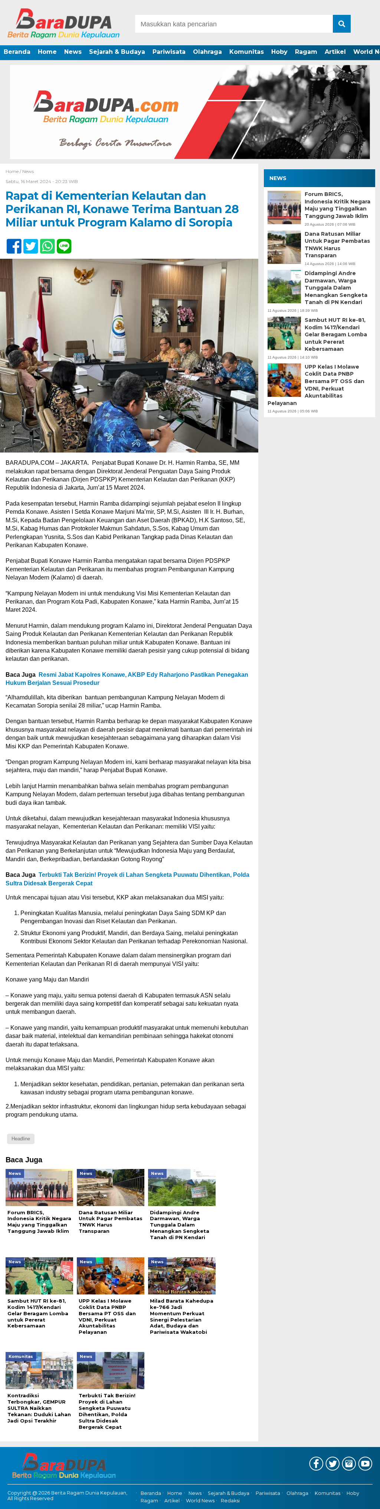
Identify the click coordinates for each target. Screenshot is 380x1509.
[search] (342, 24)
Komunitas (246, 51)
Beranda (17, 51)
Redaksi (230, 1500)
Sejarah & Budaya (117, 51)
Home (47, 51)
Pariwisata (169, 51)
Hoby (279, 51)
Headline (21, 1138)
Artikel (335, 51)
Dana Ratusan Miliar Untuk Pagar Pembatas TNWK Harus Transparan (337, 245)
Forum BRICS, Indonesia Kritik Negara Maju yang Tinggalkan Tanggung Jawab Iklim (337, 205)
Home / (14, 171)
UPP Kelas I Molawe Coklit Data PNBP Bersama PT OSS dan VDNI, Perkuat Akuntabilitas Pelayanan (316, 384)
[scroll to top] (360, 1498)
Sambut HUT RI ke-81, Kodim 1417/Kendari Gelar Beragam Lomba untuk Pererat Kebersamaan (336, 334)
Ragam (306, 51)
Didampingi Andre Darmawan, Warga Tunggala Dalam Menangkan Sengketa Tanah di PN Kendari (336, 288)
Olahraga (207, 51)
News (73, 51)
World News (200, 1500)
